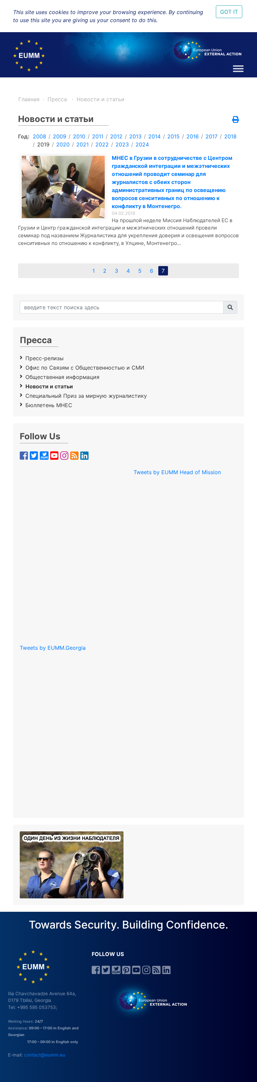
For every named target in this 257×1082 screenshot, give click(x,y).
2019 (43, 144)
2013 (135, 136)
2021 (82, 144)
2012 (116, 136)
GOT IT (229, 11)
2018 (230, 136)
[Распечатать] (235, 120)
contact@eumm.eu (44, 1055)
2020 (63, 144)
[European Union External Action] (149, 1000)
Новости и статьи (100, 99)
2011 (97, 136)
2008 (39, 136)
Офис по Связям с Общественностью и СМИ (84, 367)
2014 (154, 136)
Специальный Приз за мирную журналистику (86, 395)
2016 (192, 136)
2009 (59, 136)
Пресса (58, 99)
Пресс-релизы (44, 358)
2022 (102, 144)
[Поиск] (230, 307)
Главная (28, 99)
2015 (173, 136)
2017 (211, 136)
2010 (79, 136)
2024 (142, 144)
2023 (122, 144)
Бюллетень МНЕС (48, 405)
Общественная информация (62, 377)
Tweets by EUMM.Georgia (53, 647)
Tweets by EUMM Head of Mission (177, 472)
